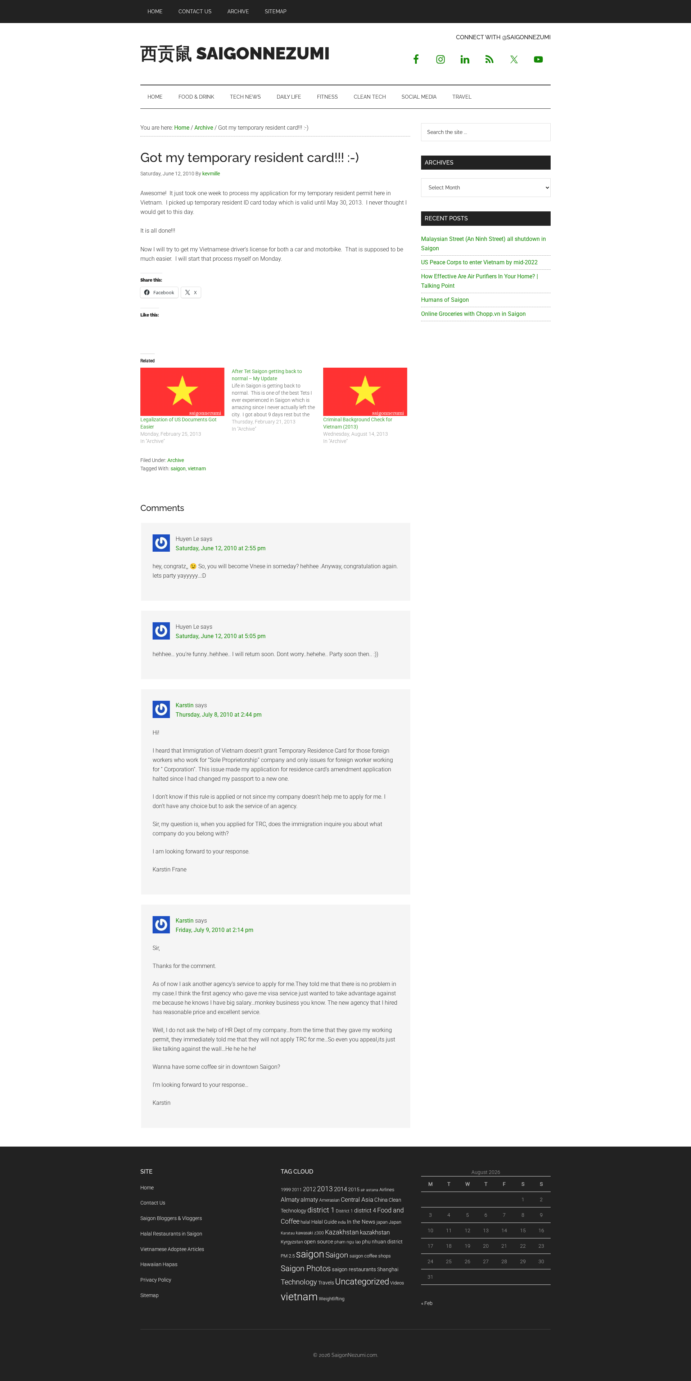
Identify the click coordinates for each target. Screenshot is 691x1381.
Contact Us (152, 1203)
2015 (354, 1190)
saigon (178, 468)
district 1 (321, 1210)
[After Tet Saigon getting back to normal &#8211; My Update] (277, 400)
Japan (395, 1222)
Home (147, 1188)
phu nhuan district (382, 1242)
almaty (309, 1199)
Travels (326, 1283)
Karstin (185, 705)
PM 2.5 (288, 1256)
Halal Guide (324, 1222)
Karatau (288, 1233)
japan (382, 1222)
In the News (361, 1222)
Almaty (290, 1199)
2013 (325, 1189)
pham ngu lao (347, 1242)
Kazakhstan (342, 1232)
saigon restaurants (354, 1269)
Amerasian (329, 1200)
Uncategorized (362, 1282)
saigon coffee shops (370, 1256)
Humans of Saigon (445, 299)
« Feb (427, 1303)
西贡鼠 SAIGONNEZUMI (235, 53)
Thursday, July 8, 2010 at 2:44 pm (219, 714)
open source (318, 1241)
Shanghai (387, 1269)
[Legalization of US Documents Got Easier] (182, 392)
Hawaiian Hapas (158, 1264)
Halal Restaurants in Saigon (171, 1234)
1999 (286, 1189)
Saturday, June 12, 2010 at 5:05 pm (221, 636)
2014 (340, 1189)
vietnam (197, 468)
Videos (397, 1283)
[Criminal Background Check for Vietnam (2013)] (365, 392)
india (342, 1222)
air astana (369, 1190)
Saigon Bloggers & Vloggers (171, 1218)
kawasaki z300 (310, 1233)
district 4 (365, 1210)
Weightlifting (331, 1298)
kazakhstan (375, 1232)
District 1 (344, 1211)
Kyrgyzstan (292, 1242)
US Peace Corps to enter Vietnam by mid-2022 (479, 262)
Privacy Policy (155, 1280)
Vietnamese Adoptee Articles (172, 1249)
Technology (299, 1282)
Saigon (336, 1254)
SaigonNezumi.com (354, 1355)
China (381, 1200)
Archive (175, 460)
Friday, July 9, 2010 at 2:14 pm (214, 930)
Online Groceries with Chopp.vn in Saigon (473, 313)
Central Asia (357, 1199)
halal (305, 1222)
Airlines (386, 1189)
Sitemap (149, 1295)
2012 (309, 1189)
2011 (297, 1189)
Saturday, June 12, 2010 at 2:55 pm (221, 548)
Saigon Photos (306, 1268)
